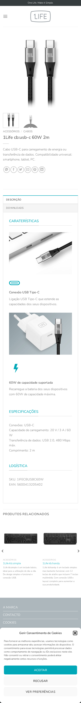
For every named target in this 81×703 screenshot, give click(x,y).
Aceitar (40, 670)
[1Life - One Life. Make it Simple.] (40, 16)
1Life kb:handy (51, 563)
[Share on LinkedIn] (42, 169)
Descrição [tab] (13, 199)
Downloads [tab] (15, 208)
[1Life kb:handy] (60, 539)
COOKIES (9, 622)
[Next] (71, 72)
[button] (75, 633)
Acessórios (11, 131)
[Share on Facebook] (13, 169)
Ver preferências (40, 692)
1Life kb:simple (12, 563)
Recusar (40, 681)
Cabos (27, 131)
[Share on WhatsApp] (6, 169)
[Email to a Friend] (28, 169)
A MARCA (10, 607)
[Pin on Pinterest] (35, 169)
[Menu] (5, 16)
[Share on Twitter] (20, 169)
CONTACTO (11, 615)
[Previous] (9, 72)
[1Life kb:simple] (21, 539)
